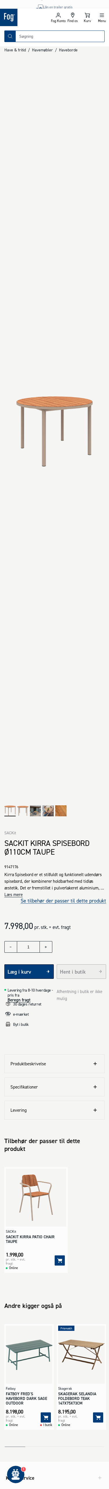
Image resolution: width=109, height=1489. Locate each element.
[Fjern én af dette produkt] (10, 947)
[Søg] (10, 36)
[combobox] (60, 36)
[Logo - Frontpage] (25, 17)
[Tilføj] (60, 1260)
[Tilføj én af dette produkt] (46, 947)
